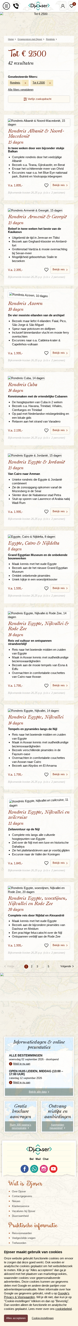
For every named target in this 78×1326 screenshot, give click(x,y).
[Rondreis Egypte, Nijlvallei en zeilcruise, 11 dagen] (39, 802)
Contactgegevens (22, 1196)
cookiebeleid (63, 1308)
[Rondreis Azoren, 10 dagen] (39, 296)
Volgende (65, 966)
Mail (38, 1159)
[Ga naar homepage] (39, 6)
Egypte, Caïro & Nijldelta (37, 550)
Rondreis (15, 82)
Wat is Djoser (25, 1184)
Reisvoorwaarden (22, 1233)
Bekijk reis (59, 185)
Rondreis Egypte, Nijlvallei (35, 722)
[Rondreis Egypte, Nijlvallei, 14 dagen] (39, 711)
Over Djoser (19, 1191)
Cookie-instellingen (43, 1318)
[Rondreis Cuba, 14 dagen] (39, 378)
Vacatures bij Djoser (23, 1211)
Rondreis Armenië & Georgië (37, 224)
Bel (32, 1159)
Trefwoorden (19, 1242)
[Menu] (6, 6)
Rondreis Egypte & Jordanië (36, 467)
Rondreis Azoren (36, 309)
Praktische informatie (33, 1226)
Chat (45, 1159)
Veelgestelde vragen (23, 1237)
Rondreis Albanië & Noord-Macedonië (36, 141)
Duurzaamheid (20, 1215)
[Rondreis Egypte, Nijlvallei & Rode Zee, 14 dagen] (39, 615)
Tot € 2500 (39, 82)
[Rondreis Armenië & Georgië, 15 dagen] (39, 210)
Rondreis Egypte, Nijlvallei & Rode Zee (38, 633)
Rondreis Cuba (37, 390)
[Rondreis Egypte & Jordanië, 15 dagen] (39, 455)
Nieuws (16, 1201)
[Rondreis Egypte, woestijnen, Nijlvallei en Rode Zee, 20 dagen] (39, 890)
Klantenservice (20, 1206)
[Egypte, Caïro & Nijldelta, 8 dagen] (39, 536)
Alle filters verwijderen (20, 89)
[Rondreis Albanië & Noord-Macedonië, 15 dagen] (39, 123)
